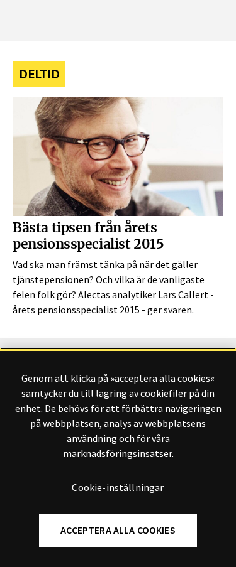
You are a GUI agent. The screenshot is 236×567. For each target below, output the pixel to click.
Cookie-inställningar (118, 488)
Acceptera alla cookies (118, 530)
